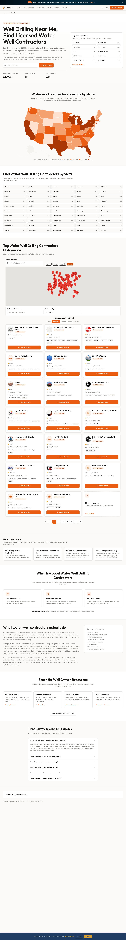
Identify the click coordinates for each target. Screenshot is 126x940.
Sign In (107, 8)
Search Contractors (15, 309)
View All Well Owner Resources (63, 713)
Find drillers (47, 65)
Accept (88, 936)
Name (70, 321)
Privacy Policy (69, 936)
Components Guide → (102, 705)
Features (49, 8)
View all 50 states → (78, 65)
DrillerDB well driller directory (47, 744)
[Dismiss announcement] (122, 2)
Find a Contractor (29, 8)
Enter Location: (11, 260)
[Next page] (76, 522)
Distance (63, 321)
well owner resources (68, 660)
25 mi (48, 264)
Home (5, 13)
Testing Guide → (10, 705)
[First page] (46, 522)
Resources (64, 8)
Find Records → (40, 705)
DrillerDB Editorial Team (18, 801)
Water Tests (40, 8)
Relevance (56, 321)
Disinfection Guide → (72, 705)
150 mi (70, 264)
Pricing (57, 8)
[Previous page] (50, 522)
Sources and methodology (17, 794)
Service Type (51, 309)
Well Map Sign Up (117, 8)
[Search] (102, 8)
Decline (79, 936)
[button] (79, 276)
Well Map (18, 8)
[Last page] (80, 522)
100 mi (62, 264)
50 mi (55, 264)
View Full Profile (25, 347)
